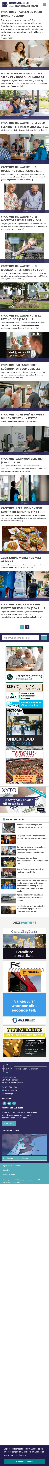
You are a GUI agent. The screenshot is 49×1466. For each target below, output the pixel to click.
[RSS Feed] (14, 1103)
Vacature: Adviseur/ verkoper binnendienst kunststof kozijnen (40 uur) (22, 416)
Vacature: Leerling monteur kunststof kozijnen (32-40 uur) (23, 510)
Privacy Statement (10, 1174)
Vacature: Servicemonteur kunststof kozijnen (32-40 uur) (23, 606)
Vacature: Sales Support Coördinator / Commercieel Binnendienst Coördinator (20, 367)
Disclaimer (7, 1170)
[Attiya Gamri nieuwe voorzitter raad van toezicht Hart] (8, 873)
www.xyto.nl (10, 1093)
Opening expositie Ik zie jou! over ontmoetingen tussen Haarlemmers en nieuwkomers (31, 849)
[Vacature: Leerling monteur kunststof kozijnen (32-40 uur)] (24, 490)
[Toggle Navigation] (44, 4)
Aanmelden (9, 1123)
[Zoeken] (44, 637)
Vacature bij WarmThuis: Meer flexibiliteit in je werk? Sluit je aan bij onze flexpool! (24, 125)
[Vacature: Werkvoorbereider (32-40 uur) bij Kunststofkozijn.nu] (24, 440)
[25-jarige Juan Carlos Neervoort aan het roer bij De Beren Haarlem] (8, 839)
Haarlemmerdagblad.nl (19, 3)
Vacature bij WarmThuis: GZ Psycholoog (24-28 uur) (21, 317)
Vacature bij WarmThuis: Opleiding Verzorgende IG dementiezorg (20, 169)
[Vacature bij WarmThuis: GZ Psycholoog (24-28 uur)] (24, 297)
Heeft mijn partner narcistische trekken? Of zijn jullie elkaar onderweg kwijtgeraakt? (31, 908)
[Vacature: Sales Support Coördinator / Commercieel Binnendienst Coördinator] (24, 347)
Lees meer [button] (24, 1455)
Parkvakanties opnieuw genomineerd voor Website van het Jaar (32, 860)
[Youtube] (9, 1103)
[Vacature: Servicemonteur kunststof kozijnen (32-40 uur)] (24, 586)
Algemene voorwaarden (12, 1166)
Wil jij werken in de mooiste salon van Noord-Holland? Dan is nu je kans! (23, 75)
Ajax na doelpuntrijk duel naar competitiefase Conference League (30, 897)
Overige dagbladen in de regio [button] (15, 1158)
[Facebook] (4, 1103)
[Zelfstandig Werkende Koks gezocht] (24, 539)
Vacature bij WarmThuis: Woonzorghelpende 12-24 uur (22, 267)
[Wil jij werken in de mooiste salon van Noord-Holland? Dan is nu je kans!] (24, 55)
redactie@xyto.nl (12, 1090)
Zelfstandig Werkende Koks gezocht (21, 559)
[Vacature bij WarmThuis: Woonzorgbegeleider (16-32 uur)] (24, 198)
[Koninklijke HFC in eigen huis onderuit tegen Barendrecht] (8, 828)
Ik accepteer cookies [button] (24, 1462)
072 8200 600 (11, 1087)
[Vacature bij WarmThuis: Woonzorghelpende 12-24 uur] (24, 248)
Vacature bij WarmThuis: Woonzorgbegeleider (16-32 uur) (21, 218)
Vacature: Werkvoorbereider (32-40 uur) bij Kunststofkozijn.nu (22, 460)
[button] (7, 38)
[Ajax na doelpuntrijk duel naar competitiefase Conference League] (8, 898)
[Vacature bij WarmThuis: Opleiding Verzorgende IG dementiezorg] (24, 149)
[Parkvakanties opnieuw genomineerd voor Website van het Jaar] (8, 862)
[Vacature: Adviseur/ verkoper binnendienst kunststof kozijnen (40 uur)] (24, 396)
